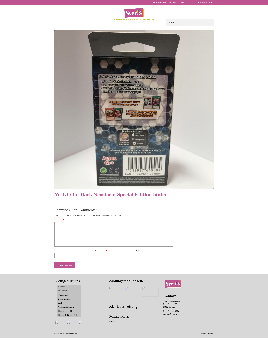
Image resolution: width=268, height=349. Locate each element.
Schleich (111, 322)
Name (57, 251)
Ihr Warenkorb (204, 2)
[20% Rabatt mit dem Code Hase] (84, 324)
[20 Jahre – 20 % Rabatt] (60, 324)
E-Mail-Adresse (101, 251)
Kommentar (59, 220)
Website (138, 251)
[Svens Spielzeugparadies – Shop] (134, 13)
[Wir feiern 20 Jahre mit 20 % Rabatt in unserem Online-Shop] (72, 324)
